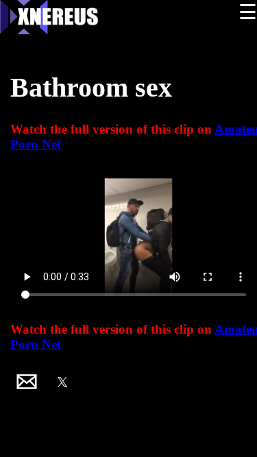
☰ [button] (247, 12)
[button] (26, 381)
